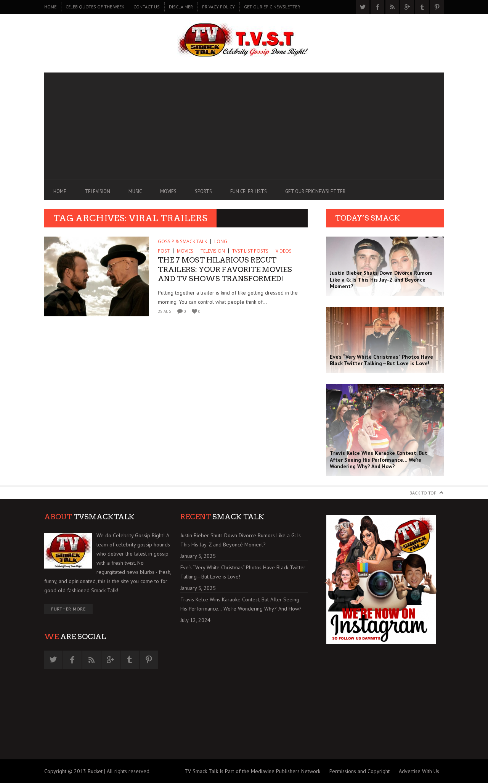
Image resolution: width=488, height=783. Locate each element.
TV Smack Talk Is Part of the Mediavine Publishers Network (252, 771)
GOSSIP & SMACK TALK (182, 241)
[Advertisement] (244, 125)
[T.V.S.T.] (244, 41)
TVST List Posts (250, 251)
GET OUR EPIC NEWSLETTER (272, 7)
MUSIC (135, 191)
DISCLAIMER (181, 7)
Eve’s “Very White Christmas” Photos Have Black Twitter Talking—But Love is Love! (242, 572)
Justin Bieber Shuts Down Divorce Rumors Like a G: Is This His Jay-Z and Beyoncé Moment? (240, 540)
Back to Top (423, 493)
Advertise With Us (419, 771)
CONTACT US (146, 7)
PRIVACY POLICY (218, 7)
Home (50, 7)
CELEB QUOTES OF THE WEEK (95, 7)
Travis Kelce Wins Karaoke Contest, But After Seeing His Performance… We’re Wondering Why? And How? (241, 604)
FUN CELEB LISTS (248, 191)
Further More (68, 609)
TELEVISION (97, 191)
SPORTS (203, 191)
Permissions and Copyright (359, 771)
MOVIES (168, 191)
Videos (284, 251)
